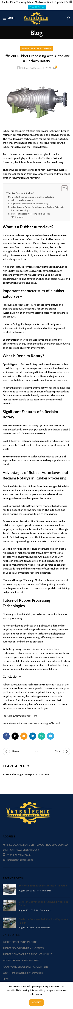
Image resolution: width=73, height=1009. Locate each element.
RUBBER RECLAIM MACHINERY (36, 48)
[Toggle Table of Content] (63, 188)
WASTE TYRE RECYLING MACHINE (21, 960)
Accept (36, 1002)
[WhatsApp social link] (41, 736)
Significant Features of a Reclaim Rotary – (30, 203)
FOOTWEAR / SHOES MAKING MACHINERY (25, 966)
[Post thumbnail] (9, 889)
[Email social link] (23, 736)
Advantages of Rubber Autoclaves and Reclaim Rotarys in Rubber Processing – (37, 208)
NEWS (6, 979)
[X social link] (15, 736)
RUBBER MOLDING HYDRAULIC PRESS (23, 948)
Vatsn (24, 68)
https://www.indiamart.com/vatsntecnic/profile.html (31, 723)
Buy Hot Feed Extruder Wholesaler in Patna (43, 885)
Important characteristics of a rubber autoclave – (33, 197)
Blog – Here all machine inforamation (23, 972)
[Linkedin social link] (32, 736)
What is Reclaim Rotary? (22, 200)
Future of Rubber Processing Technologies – (31, 214)
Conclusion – (20, 217)
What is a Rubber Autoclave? (20, 193)
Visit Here (32, 715)
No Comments (44, 890)
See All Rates (37, 7)
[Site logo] (36, 18)
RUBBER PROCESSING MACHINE (20, 942)
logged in (22, 774)
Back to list (36, 751)
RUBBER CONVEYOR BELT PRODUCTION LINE (27, 954)
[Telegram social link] (50, 736)
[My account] (68, 18)
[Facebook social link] (6, 736)
